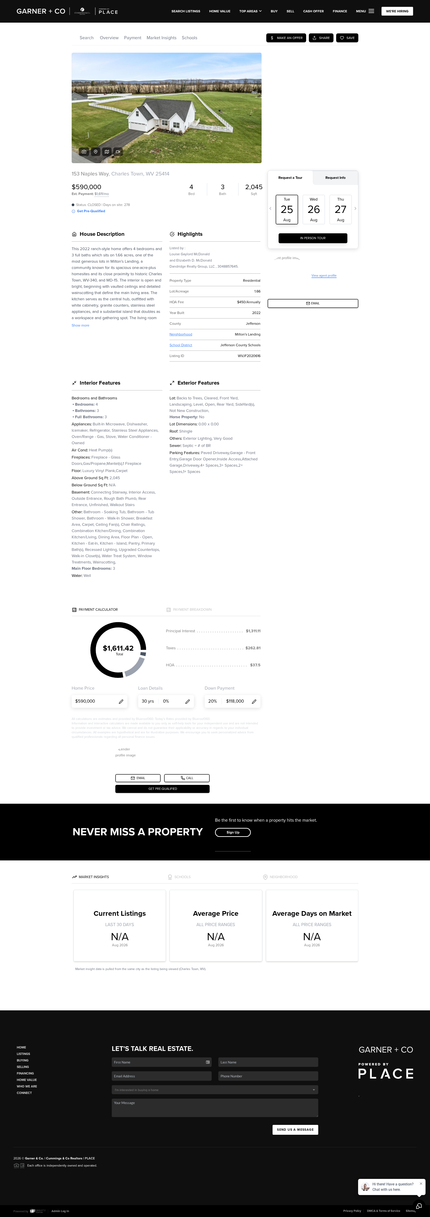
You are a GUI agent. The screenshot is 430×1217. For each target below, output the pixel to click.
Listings (23, 1054)
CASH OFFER (313, 11)
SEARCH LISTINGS (186, 11)
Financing (25, 1073)
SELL (290, 11)
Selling (23, 1067)
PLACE (90, 1158)
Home (21, 1047)
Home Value (219, 11)
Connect (24, 1093)
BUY (274, 11)
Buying (22, 1060)
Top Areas (248, 11)
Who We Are (27, 1086)
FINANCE (340, 11)
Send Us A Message (295, 1130)
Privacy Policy (352, 1211)
